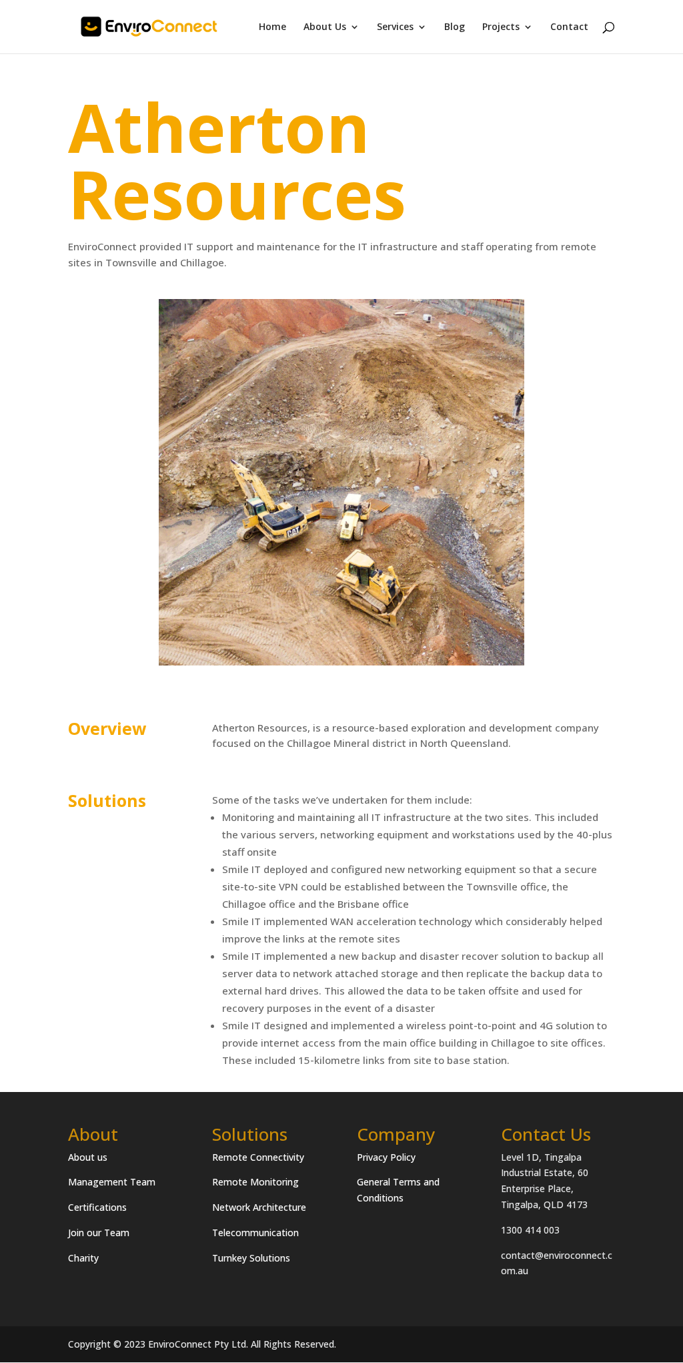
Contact (569, 27)
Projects (501, 27)
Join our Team (98, 1232)
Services (395, 27)
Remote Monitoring (255, 1181)
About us (87, 1157)
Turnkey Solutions (251, 1258)
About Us (324, 27)
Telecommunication (255, 1232)
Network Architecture (259, 1207)
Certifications (97, 1207)
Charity (83, 1258)
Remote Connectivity (258, 1157)
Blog (454, 27)
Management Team (111, 1181)
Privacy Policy (386, 1157)
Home (272, 27)
